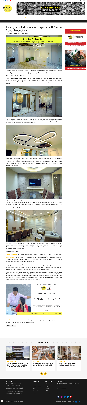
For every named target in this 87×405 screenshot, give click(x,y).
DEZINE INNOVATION (11, 254)
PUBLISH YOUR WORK (79, 17)
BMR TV (52, 17)
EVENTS (46, 17)
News (34, 388)
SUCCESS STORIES (37, 17)
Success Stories (36, 390)
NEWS (28, 17)
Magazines (48, 386)
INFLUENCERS (5, 17)
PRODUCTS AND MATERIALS (18, 17)
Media (47, 390)
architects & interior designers (21, 256)
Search (83, 0)
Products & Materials (37, 386)
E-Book (47, 388)
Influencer (35, 383)
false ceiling (55, 160)
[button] (45, 373)
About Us (48, 383)
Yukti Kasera (17, 33)
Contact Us (48, 393)
